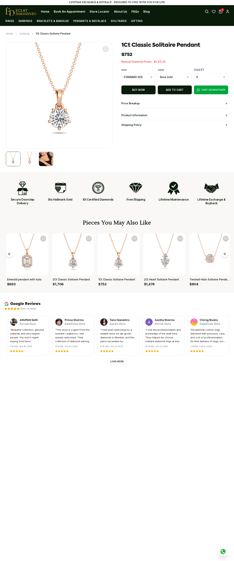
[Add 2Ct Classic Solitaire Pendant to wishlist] (88, 238)
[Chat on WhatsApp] (223, 551)
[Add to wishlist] (106, 49)
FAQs (135, 11)
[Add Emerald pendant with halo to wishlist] (42, 238)
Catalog (24, 33)
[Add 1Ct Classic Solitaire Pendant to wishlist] (133, 238)
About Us (120, 11)
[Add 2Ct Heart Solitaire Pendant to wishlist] (179, 238)
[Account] (228, 11)
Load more (117, 361)
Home (45, 11)
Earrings (25, 20)
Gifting (137, 20)
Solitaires (119, 20)
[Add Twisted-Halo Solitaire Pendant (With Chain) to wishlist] (225, 238)
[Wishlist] (214, 11)
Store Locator (100, 11)
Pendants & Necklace (89, 20)
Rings (9, 20)
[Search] (207, 11)
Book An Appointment (69, 11)
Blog (146, 11)
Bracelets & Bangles (53, 20)
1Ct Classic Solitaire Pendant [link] (53, 33)
